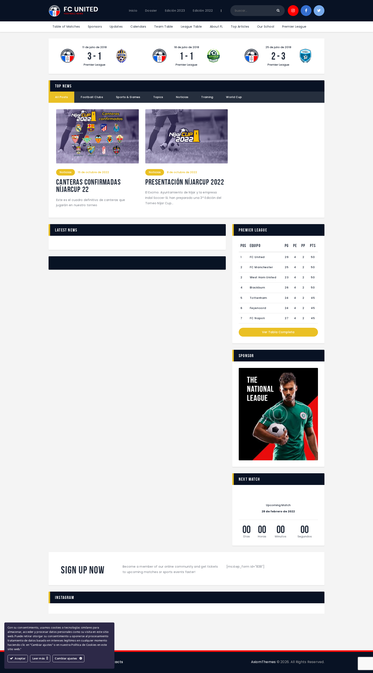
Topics (158, 97)
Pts (313, 245)
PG (287, 245)
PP (303, 245)
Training (207, 97)
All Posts (61, 97)
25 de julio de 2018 (278, 47)
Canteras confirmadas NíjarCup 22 (88, 185)
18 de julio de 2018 (186, 47)
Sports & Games (128, 97)
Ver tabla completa (278, 332)
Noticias (182, 97)
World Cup (234, 97)
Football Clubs (92, 97)
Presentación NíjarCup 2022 (184, 182)
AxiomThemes (263, 661)
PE (295, 245)
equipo (255, 245)
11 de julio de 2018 (94, 47)
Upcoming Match (278, 505)
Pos (243, 245)
